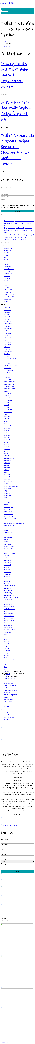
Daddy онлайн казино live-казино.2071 (16, 239)
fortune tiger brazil (9, 535)
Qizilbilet (6, 648)
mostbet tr (7, 602)
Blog (5, 491)
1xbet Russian (8, 409)
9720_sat (7, 435)
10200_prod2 (8, 324)
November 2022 (9, 297)
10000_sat (7, 312)
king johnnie (7, 551)
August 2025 (8, 250)
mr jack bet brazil (9, 606)
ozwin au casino (9, 618)
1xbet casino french (10, 389)
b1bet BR (6, 472)
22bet (5, 414)
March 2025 (7, 262)
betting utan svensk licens (11, 486)
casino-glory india (9, 525)
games (6, 541)
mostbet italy (8, 593)
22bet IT (6, 419)
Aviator (6, 453)
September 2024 (9, 273)
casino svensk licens (10, 518)
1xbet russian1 (8, 412)
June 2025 (7, 255)
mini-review (7, 560)
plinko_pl (6, 643)
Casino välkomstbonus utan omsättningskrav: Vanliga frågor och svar (16, 110)
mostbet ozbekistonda (11, 597)
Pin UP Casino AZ (9, 627)
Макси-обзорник (9, 701)
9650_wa (7, 428)
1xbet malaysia (8, 398)
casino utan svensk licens (11, 521)
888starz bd (7, 421)
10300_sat (7, 326)
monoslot (7, 581)
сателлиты (7, 704)
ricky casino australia (10, 660)
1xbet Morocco (8, 400)
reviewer (6, 657)
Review (6, 653)
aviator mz (7, 467)
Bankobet (7, 477)
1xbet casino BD (9, 386)
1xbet (5, 375)
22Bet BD (7, 416)
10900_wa (7, 340)
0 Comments (7, 46)
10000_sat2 (7, 314)
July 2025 (7, 253)
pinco (5, 634)
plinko (5, 637)
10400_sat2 (7, 333)
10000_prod (7, 310)
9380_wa (7, 423)
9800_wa (7, 442)
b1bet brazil (7, 474)
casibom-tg (7, 502)
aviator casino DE (9, 458)
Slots (5, 667)
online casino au (9, 613)
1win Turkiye (7, 368)
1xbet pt (6, 402)
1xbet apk (7, 377)
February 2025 (8, 264)
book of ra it (7, 495)
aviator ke (7, 465)
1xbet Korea (7, 393)
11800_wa (7, 347)
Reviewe (6, 655)
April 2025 (7, 259)
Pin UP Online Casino (10, 630)
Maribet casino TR (9, 553)
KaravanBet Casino (9, 546)
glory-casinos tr (8, 544)
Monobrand (7, 574)
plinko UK (7, 641)
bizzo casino (7, 488)
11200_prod (7, 344)
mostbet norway (9, 595)
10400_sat (7, 331)
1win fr (6, 361)
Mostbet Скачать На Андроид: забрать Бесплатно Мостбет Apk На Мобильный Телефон (17, 149)
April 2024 (7, 276)
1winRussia (7, 372)
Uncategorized (8, 44)
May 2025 (7, 257)
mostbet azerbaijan (10, 586)
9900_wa (7, 449)
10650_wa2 (7, 337)
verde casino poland (10, 688)
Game (6, 539)
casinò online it (8, 516)
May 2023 (7, 283)
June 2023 (7, 280)
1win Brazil (7, 356)
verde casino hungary (10, 685)
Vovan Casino (8, 692)
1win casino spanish (10, 358)
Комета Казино (9, 699)
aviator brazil (8, 456)
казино (6, 697)
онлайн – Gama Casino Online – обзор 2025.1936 (19, 235)
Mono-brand (7, 572)
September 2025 (9, 248)
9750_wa (6, 437)
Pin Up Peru (7, 632)
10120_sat (7, 319)
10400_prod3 (8, 328)
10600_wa (7, 335)
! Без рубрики (8, 307)
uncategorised (8, 681)
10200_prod (7, 321)
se (4, 662)
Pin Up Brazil (7, 623)
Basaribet (7, 479)
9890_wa (7, 446)
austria (6, 451)
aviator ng (7, 470)
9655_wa (6, 430)
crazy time (7, 528)
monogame (7, 579)
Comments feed (9, 717)
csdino (6, 530)
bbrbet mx (7, 484)
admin (5, 41)
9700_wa (7, 433)
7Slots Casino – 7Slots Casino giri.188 (15, 237)
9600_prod (7, 426)
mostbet (6, 583)
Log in (6, 712)
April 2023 (7, 285)
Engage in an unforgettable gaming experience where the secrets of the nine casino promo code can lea (18, 230)
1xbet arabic (7, 379)
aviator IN (7, 463)
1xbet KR (6, 395)
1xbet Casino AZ (9, 384)
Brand (5, 497)
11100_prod (7, 342)
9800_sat (7, 439)
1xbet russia (7, 407)
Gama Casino (8, 537)
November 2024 (9, 269)
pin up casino (8, 625)
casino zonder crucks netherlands (14, 523)
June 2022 (7, 301)
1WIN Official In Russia (10, 365)
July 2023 (7, 278)
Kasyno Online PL (9, 548)
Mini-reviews (7, 562)
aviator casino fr (9, 460)
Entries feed (7, 715)
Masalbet (7, 555)
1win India (7, 363)
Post (5, 646)
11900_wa (7, 349)
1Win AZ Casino (8, 351)
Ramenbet (7, 651)
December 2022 (9, 294)
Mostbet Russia (8, 599)
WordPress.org (8, 719)
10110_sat (7, 317)
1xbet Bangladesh (9, 382)
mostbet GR (7, 588)
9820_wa (7, 444)
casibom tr (7, 500)
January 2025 (8, 266)
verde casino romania (10, 690)
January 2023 (8, 292)
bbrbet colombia (9, 481)
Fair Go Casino (8, 532)
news (5, 611)
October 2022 (8, 299)
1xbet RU (6, 405)
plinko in (6, 639)
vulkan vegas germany (11, 695)
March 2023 (7, 287)
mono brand (7, 567)
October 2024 (8, 271)
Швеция (6, 706)
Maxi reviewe (8, 558)
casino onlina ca (9, 511)
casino (6, 504)
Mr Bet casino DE (9, 604)
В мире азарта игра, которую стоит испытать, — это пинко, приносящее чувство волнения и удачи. (19, 223)
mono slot (7, 569)
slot (5, 664)
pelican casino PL (9, 620)
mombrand (7, 565)
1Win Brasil (7, 354)
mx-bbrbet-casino (9, 609)
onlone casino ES (9, 616)
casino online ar (8, 514)
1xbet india (7, 391)
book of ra (7, 493)
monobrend (7, 576)
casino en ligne (8, 507)
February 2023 (8, 290)
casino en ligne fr (9, 509)
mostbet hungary (9, 590)
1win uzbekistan (8, 370)
